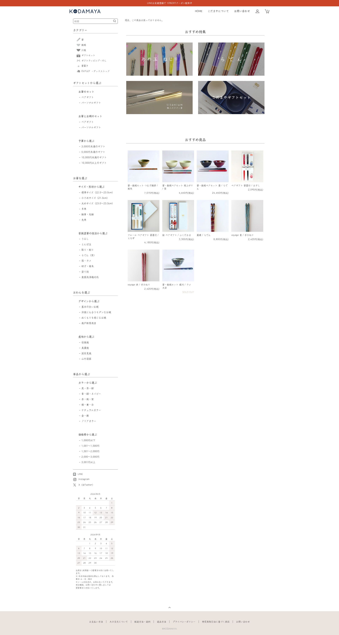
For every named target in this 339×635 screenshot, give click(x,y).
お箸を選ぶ (80, 178)
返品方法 (161, 622)
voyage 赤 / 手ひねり (139, 284)
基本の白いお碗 (90, 307)
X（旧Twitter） (86, 485)
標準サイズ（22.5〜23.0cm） (97, 192)
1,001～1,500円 (90, 446)
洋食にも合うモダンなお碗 (96, 312)
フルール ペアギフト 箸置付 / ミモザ (143, 236)
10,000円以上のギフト (94, 163)
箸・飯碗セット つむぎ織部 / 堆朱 (143, 187)
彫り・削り (87, 250)
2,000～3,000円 (90, 456)
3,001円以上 (88, 462)
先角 (83, 220)
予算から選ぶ (86, 141)
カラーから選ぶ (87, 382)
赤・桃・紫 (87, 399)
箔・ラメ (86, 260)
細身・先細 (87, 214)
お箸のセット (86, 91)
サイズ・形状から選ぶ (91, 186)
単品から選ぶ (81, 374)
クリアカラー (88, 421)
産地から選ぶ (86, 336)
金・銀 (85, 415)
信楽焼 (85, 342)
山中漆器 (86, 359)
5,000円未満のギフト (93, 152)
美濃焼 (85, 348)
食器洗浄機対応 (90, 277)
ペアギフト (87, 97)
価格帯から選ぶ (87, 434)
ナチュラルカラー (91, 410)
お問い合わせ (242, 11)
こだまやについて (218, 11)
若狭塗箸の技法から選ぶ (93, 233)
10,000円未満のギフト (94, 157)
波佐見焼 (86, 353)
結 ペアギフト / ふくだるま (176, 235)
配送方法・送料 (142, 622)
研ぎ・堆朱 (87, 266)
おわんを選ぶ (81, 292)
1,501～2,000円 (90, 451)
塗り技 (85, 271)
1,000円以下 (88, 440)
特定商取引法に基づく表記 (216, 622)
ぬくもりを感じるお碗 (93, 317)
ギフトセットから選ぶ (87, 82)
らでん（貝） (88, 255)
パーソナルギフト (91, 102)
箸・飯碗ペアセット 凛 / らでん (212, 187)
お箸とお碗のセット (90, 116)
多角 (83, 209)
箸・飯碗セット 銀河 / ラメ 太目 (176, 286)
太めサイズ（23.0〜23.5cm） (97, 203)
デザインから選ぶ (88, 301)
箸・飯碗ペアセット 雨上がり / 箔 (177, 187)
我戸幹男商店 (88, 323)
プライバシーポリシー (184, 622)
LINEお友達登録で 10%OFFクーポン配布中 (169, 3)
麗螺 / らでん (204, 235)
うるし (85, 239)
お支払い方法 (96, 622)
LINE (80, 474)
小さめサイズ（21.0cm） (95, 198)
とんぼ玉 (86, 244)
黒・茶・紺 (87, 388)
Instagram (84, 479)
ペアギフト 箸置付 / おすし (245, 185)
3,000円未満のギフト (93, 146)
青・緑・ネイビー (91, 393)
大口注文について (118, 622)
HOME (198, 11)
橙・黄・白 (87, 404)
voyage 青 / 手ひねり (242, 235)
